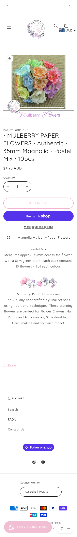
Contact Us (16, 429)
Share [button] (11, 365)
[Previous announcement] (7, 5)
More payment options (38, 227)
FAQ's (12, 419)
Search (13, 409)
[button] (9, 28)
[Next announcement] (69, 5)
